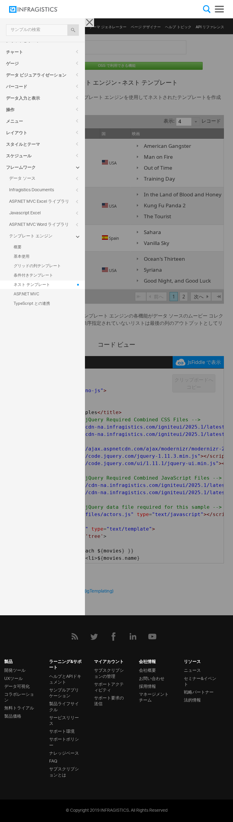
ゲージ (12, 64)
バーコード (16, 87)
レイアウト (16, 133)
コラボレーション (19, 696)
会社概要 (147, 670)
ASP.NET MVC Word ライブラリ (39, 224)
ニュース (192, 670)
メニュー (14, 122)
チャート (14, 53)
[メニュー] (219, 9)
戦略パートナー (199, 691)
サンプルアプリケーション (64, 692)
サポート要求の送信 (109, 700)
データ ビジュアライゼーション (36, 76)
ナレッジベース (64, 752)
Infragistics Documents (31, 190)
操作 (10, 110)
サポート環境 (62, 731)
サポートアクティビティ (109, 686)
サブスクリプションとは (64, 771)
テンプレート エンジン (30, 236)
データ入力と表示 (23, 99)
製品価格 (12, 715)
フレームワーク (21, 168)
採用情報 (147, 686)
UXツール (13, 678)
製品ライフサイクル (64, 706)
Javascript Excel (25, 213)
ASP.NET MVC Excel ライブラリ (39, 201)
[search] (73, 30)
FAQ (53, 760)
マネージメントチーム (154, 696)
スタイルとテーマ (23, 145)
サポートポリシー (64, 741)
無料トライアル (19, 707)
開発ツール (14, 670)
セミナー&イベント (200, 681)
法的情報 (192, 699)
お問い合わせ (151, 678)
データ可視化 (17, 686)
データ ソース (22, 178)
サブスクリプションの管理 (109, 672)
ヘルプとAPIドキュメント (65, 678)
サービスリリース (64, 720)
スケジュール (19, 156)
